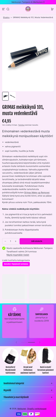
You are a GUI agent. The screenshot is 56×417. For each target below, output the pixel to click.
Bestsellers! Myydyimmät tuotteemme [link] (10, 370)
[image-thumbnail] (5, 96)
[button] (8, 9)
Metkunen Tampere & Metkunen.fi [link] (28, 2)
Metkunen (21, 409)
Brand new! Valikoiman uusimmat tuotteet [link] (28, 370)
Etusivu (6, 17)
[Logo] (28, 9)
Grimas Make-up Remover (36, 192)
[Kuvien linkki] (10, 362)
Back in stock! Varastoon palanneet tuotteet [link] (45, 370)
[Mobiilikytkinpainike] (3, 9)
